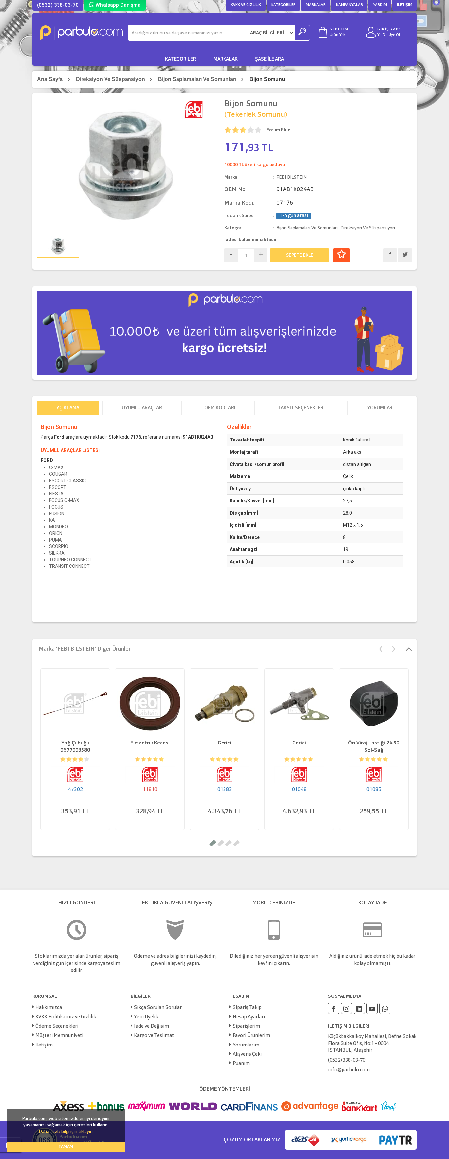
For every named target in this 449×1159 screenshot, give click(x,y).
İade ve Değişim (151, 1026)
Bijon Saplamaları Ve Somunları (197, 79)
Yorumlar (379, 408)
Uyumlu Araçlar (142, 408)
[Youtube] (372, 1008)
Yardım (380, 5)
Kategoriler (283, 5)
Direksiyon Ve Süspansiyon (110, 79)
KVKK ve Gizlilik (246, 5)
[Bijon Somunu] (126, 165)
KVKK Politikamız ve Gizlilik (65, 1017)
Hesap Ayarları (249, 1017)
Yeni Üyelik (146, 1017)
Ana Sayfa (50, 79)
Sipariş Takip (247, 1007)
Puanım (241, 1063)
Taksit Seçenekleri (301, 408)
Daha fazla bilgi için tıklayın (66, 1131)
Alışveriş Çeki (247, 1054)
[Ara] (302, 32)
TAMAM (66, 1147)
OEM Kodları (219, 408)
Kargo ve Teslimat (154, 1035)
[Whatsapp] (384, 1008)
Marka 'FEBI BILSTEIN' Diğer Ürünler (84, 649)
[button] (213, 843)
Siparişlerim (246, 1026)
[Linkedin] (359, 1008)
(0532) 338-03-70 (58, 5)
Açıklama (68, 408)
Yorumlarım (246, 1045)
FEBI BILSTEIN (291, 177)
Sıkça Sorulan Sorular (158, 1007)
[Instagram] (346, 1008)
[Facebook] (333, 1008)
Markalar (316, 5)
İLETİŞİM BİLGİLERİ (348, 1026)
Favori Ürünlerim (251, 1035)
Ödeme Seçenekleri (56, 1026)
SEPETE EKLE (299, 255)
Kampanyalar (349, 5)
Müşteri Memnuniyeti (59, 1035)
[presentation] (381, 648)
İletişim (404, 5)
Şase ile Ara (269, 59)
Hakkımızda (48, 1007)
